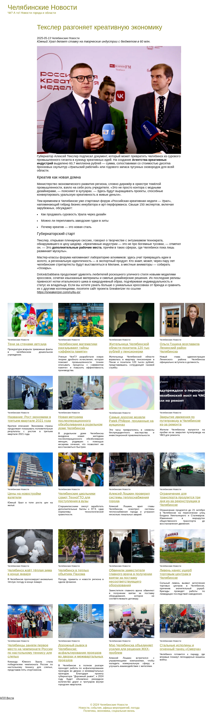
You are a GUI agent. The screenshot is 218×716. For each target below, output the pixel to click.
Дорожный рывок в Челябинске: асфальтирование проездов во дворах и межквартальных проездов (80, 652)
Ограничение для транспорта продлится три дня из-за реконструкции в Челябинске (180, 499)
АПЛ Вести (7, 698)
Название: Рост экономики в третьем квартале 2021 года (29, 418)
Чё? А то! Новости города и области (32, 12)
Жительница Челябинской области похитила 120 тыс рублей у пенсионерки (129, 347)
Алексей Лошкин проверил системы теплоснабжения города (129, 497)
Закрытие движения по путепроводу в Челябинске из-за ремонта (180, 420)
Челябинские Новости (42, 7)
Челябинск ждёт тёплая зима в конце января (30, 572)
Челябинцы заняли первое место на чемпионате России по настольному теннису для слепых (30, 650)
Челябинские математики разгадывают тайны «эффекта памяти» (77, 347)
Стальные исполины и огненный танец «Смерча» (180, 647)
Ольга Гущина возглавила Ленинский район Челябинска (180, 347)
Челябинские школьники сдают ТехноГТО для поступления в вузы (76, 497)
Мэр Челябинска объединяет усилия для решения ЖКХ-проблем (131, 648)
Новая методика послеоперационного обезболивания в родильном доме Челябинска (80, 422)
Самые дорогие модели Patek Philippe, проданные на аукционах (131, 420)
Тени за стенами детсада (27, 344)
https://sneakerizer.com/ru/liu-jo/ (58, 292)
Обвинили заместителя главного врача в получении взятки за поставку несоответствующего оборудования (130, 577)
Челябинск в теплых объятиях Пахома (73, 572)
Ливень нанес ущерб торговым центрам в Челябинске (176, 573)
